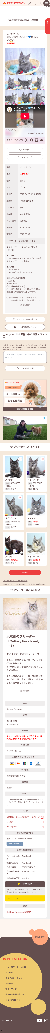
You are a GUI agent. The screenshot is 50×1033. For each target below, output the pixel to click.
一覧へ (25, 572)
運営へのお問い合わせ (14, 994)
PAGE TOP (40, 937)
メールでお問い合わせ (27, 327)
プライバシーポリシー (14, 978)
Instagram (12, 826)
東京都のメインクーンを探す (15, 581)
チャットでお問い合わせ (27, 319)
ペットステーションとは (15, 967)
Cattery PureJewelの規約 (19, 912)
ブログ (10, 821)
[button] (1, 1031)
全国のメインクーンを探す (14, 584)
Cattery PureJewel (24, 20)
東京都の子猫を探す (37, 584)
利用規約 (9, 972)
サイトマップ (11, 989)
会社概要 (9, 983)
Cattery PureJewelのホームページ (23, 817)
